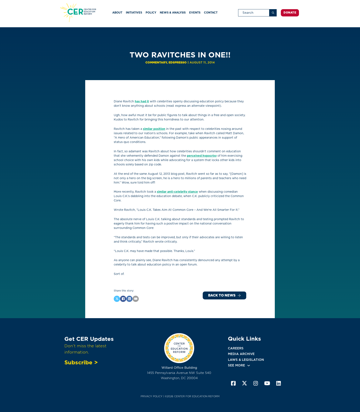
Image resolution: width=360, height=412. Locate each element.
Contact (211, 12)
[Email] (135, 299)
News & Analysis (173, 12)
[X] (117, 299)
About (117, 12)
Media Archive (241, 354)
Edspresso (178, 62)
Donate (290, 12)
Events (194, 12)
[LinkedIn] (129, 299)
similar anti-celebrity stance (177, 191)
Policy (151, 12)
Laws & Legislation (246, 360)
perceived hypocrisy (202, 155)
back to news (221, 295)
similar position (154, 128)
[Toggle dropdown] (248, 365)
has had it (142, 101)
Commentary (156, 62)
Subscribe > (81, 362)
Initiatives (134, 12)
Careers (236, 348)
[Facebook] (123, 299)
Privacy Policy (151, 396)
